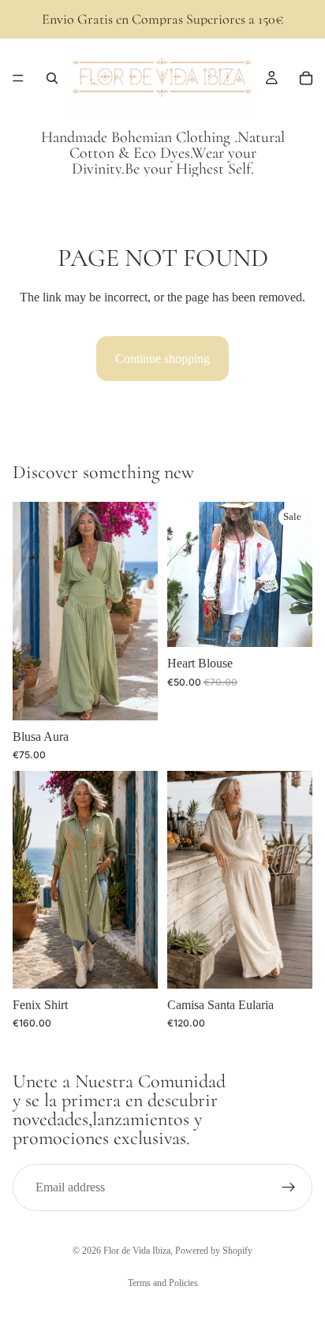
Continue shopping (162, 358)
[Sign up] (288, 1187)
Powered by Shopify (213, 1250)
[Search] (52, 78)
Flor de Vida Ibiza (136, 1250)
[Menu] (18, 78)
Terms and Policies (163, 1282)
